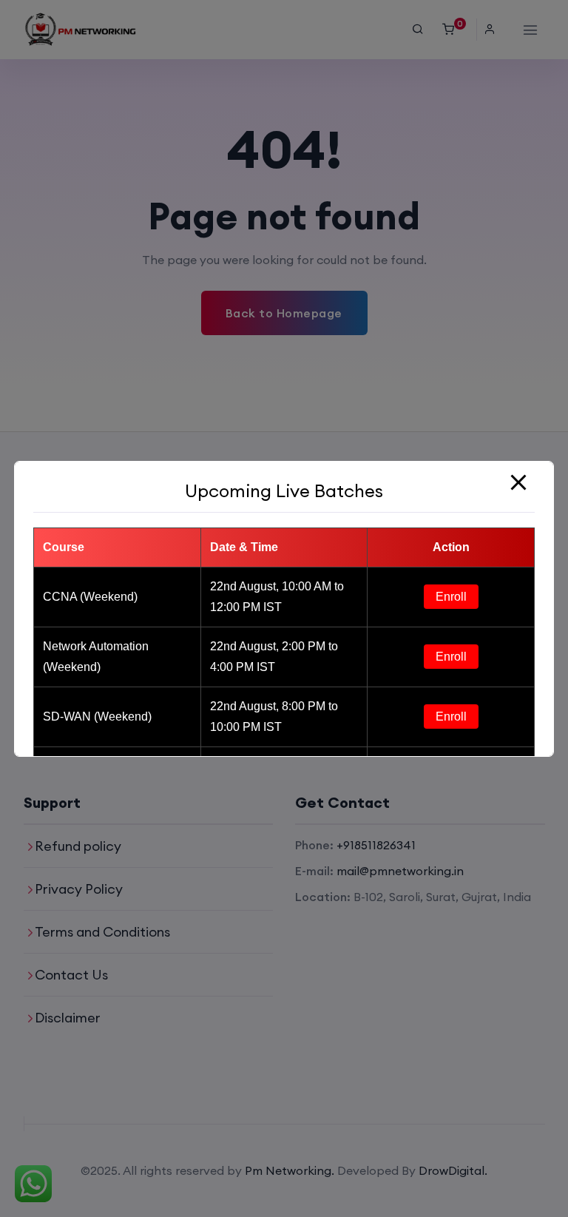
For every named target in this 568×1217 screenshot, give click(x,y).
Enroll (451, 596)
